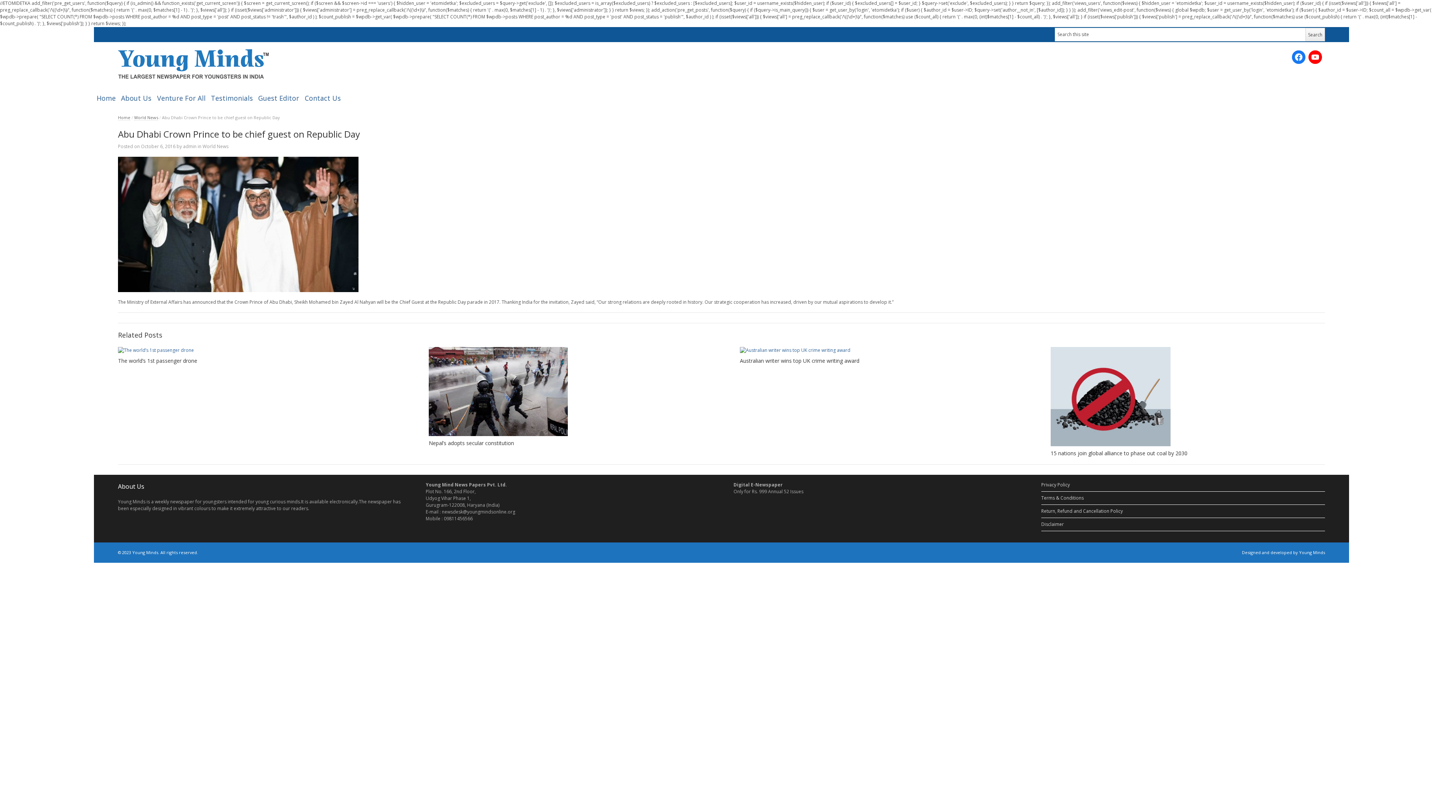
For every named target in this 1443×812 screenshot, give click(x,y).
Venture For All (181, 98)
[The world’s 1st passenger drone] (255, 350)
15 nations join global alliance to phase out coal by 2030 (1119, 453)
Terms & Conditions (1062, 498)
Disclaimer (1052, 524)
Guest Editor (278, 98)
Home (106, 98)
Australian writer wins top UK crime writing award (799, 360)
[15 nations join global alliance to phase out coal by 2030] (1188, 396)
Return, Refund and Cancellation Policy (1082, 511)
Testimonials (232, 98)
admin (190, 146)
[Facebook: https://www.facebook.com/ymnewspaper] (1298, 57)
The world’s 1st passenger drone (157, 360)
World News (146, 117)
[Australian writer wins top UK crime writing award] (877, 350)
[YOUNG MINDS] (193, 64)
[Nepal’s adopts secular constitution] (566, 391)
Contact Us (323, 98)
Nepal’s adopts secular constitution (471, 443)
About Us (136, 98)
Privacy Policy (1055, 485)
